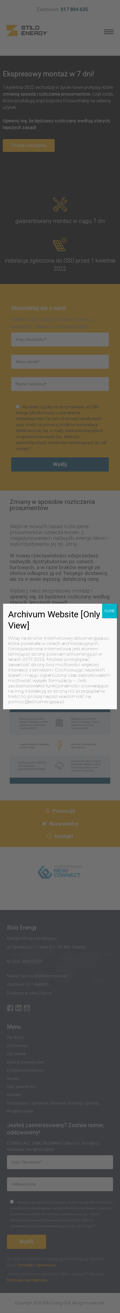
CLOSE (109, 611)
